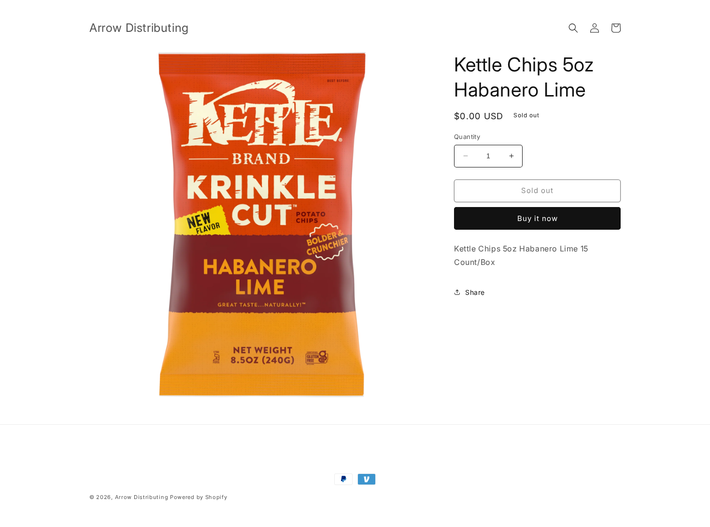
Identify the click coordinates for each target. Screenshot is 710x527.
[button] (573, 28)
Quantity (467, 136)
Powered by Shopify (198, 497)
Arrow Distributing (142, 497)
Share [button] (475, 292)
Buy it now (537, 218)
